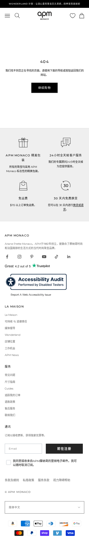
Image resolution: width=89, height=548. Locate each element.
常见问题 (10, 375)
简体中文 (14, 507)
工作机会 (10, 348)
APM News (12, 355)
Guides (9, 388)
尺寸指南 (10, 382)
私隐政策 (28, 480)
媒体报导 (10, 328)
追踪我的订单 (12, 395)
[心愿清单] (72, 15)
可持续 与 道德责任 (16, 321)
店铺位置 (10, 341)
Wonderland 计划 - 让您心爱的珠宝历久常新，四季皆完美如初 (44, 3)
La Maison (11, 315)
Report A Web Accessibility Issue (31, 294)
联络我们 (10, 415)
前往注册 (64, 448)
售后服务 (10, 408)
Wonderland (12, 334)
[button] (65, 142)
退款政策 (10, 402)
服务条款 (43, 480)
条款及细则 (12, 480)
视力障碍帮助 (61, 480)
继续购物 (44, 88)
